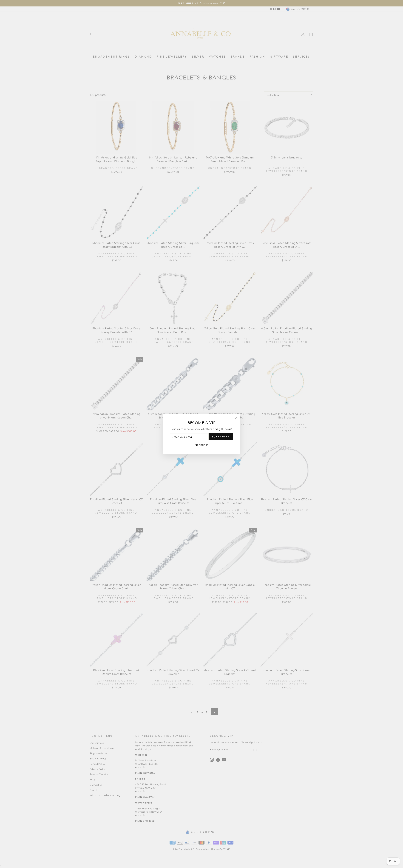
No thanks (201, 445)
